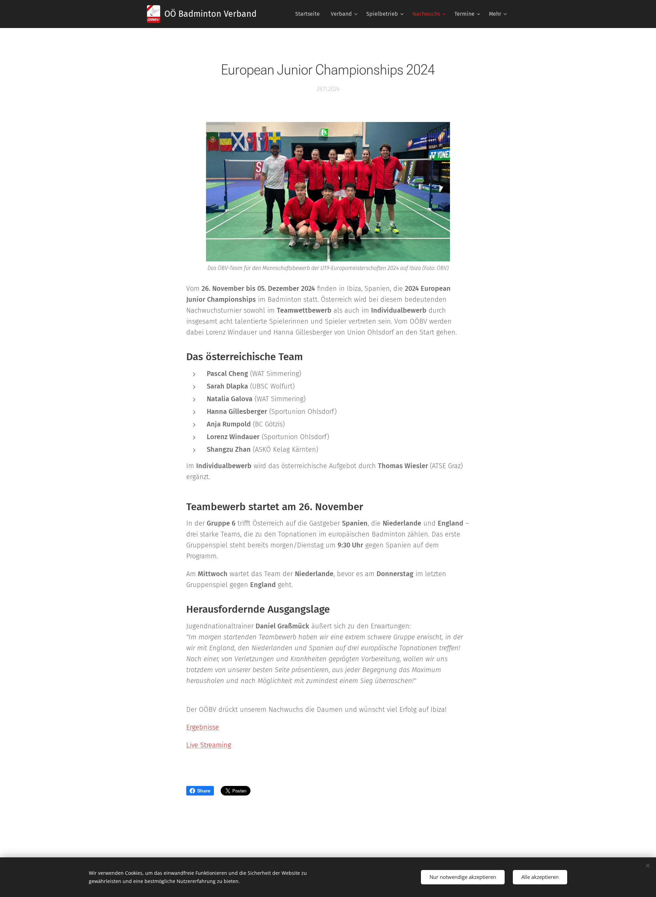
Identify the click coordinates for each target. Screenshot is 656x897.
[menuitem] (309, 14)
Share (203, 790)
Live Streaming (208, 745)
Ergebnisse (202, 727)
